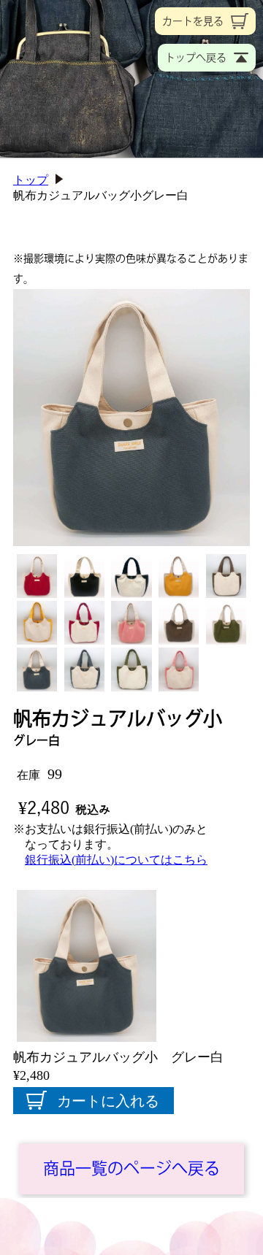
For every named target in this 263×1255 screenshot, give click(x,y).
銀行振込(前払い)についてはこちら (116, 859)
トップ (30, 180)
